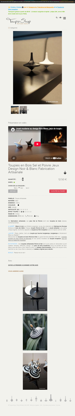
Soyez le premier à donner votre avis (23, 265)
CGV (41, 405)
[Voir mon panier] (60, 18)
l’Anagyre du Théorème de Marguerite (41, 7)
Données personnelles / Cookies (51, 405)
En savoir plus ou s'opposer (67, 1)
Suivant (28, 110)
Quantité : (12, 179)
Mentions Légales (34, 405)
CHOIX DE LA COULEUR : (17, 186)
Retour (13, 191)
